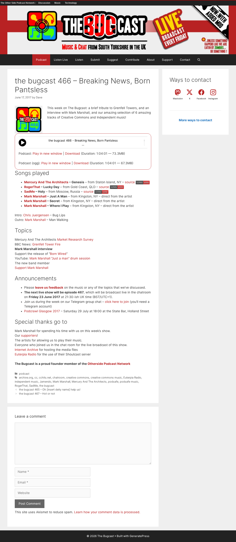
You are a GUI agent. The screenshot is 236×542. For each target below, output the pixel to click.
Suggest (112, 59)
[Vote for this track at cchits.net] (143, 182)
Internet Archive (26, 350)
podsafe (113, 381)
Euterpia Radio (25, 354)
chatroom (59, 377)
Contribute (132, 59)
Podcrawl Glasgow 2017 (42, 311)
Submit (95, 59)
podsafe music (129, 381)
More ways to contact (195, 120)
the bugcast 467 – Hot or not (37, 393)
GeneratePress (139, 536)
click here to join (117, 302)
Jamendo (45, 381)
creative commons (77, 377)
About (151, 59)
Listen (79, 59)
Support (167, 59)
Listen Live (61, 59)
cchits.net (45, 377)
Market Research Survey (75, 239)
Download (72, 153)
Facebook (201, 98)
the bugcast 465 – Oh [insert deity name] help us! (49, 389)
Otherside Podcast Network (109, 364)
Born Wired (58, 254)
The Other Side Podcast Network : (19, 3)
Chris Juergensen (36, 215)
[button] (199, 59)
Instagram (213, 98)
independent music (26, 381)
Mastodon (178, 98)
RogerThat (32, 187)
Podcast (41, 59)
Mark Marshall (35, 196)
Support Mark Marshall (31, 268)
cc (35, 377)
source (130, 182)
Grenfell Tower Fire (46, 244)
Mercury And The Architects (46, 182)
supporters (29, 335)
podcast (24, 373)
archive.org (26, 377)
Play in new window (47, 153)
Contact (185, 59)
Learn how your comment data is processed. (107, 512)
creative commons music (106, 377)
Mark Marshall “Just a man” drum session (60, 258)
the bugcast (46, 385)
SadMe (29, 191)
